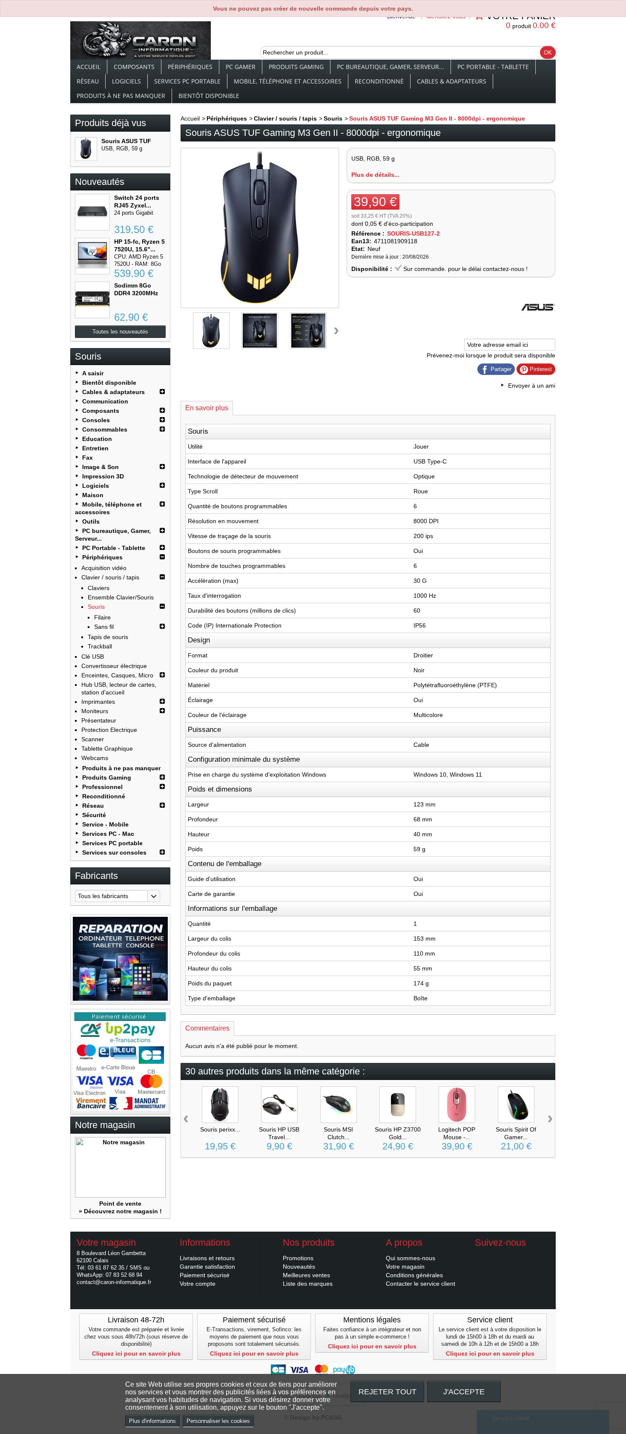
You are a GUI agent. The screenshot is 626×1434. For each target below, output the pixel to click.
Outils (91, 521)
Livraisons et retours (207, 1258)
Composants (134, 67)
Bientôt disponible (208, 96)
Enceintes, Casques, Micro (117, 675)
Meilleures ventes (306, 1275)
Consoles (96, 420)
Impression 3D (103, 476)
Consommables (104, 429)
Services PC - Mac (108, 833)
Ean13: (361, 241)
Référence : (368, 233)
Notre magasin (105, 1125)
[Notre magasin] (120, 1167)
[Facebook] (481, 1255)
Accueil (89, 67)
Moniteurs (94, 711)
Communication (105, 401)
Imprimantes (98, 701)
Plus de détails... (375, 174)
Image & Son (100, 467)
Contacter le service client (420, 1283)
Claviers (98, 588)
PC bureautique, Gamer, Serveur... (390, 67)
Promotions (298, 1258)
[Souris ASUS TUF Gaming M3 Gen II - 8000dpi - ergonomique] (86, 149)
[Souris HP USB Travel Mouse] (279, 1105)
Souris (96, 606)
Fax (87, 457)
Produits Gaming (296, 67)
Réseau (88, 81)
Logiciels (126, 81)
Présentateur (98, 720)
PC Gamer (241, 67)
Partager (500, 369)
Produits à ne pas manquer (121, 96)
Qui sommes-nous (410, 1258)
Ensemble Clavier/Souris (121, 597)
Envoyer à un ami (531, 385)
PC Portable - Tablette (493, 67)
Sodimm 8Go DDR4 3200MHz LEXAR (136, 293)
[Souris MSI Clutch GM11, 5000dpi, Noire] (339, 1105)
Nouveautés (99, 181)
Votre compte (197, 1283)
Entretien (95, 448)
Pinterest (540, 369)
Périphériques (190, 67)
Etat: (358, 248)
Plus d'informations (152, 1421)
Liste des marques (308, 1283)
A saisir (92, 373)
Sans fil (104, 626)
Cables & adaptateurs (451, 81)
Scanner (92, 739)
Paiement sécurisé (205, 1275)
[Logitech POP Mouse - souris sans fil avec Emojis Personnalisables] (457, 1105)
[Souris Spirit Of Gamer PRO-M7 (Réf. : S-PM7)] (516, 1105)
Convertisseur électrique (114, 665)
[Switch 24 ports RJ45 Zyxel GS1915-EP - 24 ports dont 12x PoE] (92, 212)
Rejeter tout (387, 1391)
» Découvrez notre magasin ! (120, 1211)
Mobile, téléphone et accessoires (288, 81)
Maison (92, 495)
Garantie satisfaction (207, 1266)
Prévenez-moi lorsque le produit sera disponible (491, 355)
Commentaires (207, 1028)
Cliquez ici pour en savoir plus (136, 1353)
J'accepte (464, 1391)
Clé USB (92, 656)
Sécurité (94, 815)
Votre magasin (405, 1266)
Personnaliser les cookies (218, 1421)
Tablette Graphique (107, 748)
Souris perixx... (220, 1129)
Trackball (100, 646)
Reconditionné (379, 81)
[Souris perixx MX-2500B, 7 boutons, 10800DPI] (220, 1105)
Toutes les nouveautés (120, 331)
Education (97, 438)
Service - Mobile (105, 824)
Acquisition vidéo (103, 567)
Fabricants (96, 875)
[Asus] (538, 322)
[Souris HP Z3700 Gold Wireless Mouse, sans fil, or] (398, 1105)
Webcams (94, 757)
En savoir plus (206, 408)
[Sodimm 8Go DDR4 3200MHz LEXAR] (92, 300)
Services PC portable (187, 81)
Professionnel (102, 786)
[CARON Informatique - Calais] (140, 41)
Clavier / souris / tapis (110, 577)
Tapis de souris (108, 636)
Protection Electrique (109, 729)
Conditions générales (414, 1275)
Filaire (102, 617)
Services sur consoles (114, 852)
